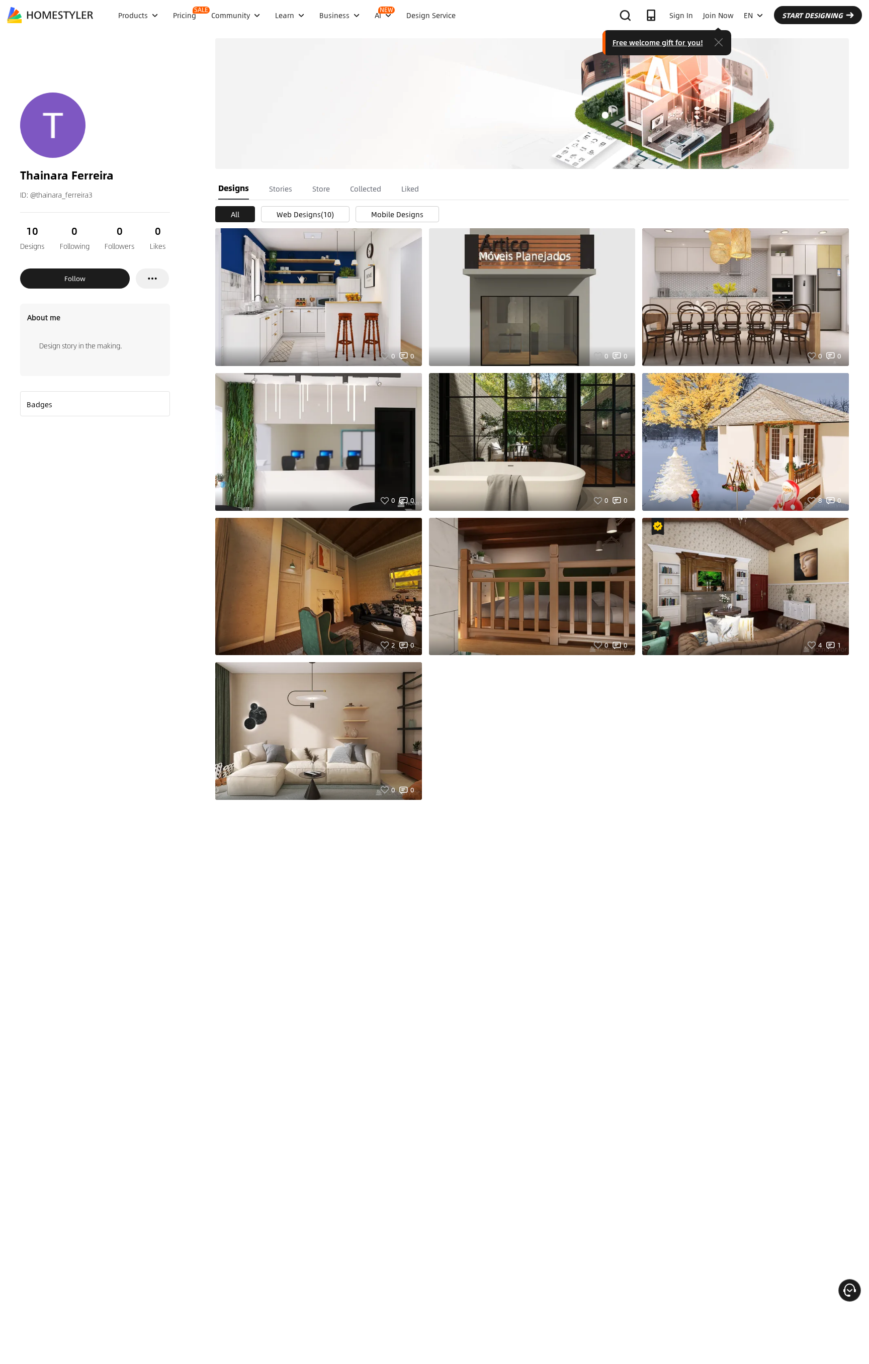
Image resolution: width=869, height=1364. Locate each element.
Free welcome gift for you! (658, 42)
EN (748, 15)
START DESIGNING (812, 15)
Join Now (718, 15)
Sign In (681, 15)
